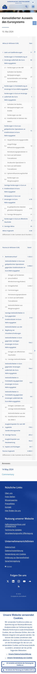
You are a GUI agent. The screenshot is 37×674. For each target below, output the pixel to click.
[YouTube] (24, 581)
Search (26, 6)
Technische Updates (13, 530)
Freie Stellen (10, 497)
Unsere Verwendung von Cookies (19, 658)
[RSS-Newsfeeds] (18, 586)
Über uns (9, 493)
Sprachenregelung (12, 561)
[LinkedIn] (13, 581)
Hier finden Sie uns (13, 511)
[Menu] (33, 7)
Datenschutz (10, 547)
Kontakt (8, 507)
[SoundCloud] (29, 581)
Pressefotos (10, 504)
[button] (32, 2)
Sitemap (9, 566)
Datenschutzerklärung (14, 551)
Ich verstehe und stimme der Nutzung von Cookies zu (20, 664)
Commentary (8, 475)
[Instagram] (18, 581)
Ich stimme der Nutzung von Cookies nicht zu (20, 670)
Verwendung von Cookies (15, 554)
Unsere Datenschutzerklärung (19, 654)
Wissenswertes (11, 500)
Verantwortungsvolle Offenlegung (19, 533)
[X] (7, 581)
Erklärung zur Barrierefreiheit (17, 558)
